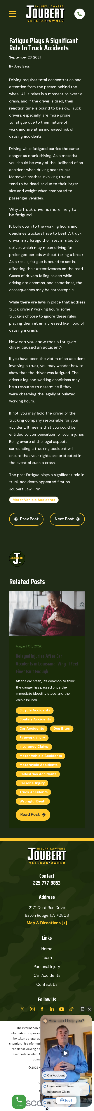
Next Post (64, 519)
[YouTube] (61, 1009)
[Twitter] (22, 1009)
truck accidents (23, 481)
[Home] (45, 14)
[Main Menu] (13, 14)
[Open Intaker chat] (47, 1109)
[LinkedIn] (52, 1009)
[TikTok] (71, 1009)
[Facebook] (42, 1009)
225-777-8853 (47, 883)
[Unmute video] (66, 1053)
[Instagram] (32, 1009)
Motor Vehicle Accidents (34, 500)
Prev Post (29, 519)
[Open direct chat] (83, 1009)
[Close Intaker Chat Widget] (89, 1009)
